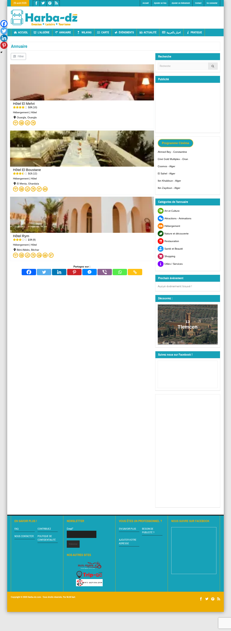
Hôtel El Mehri (24, 103)
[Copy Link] (135, 272)
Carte (105, 32)
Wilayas (86, 32)
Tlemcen (188, 327)
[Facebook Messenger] (89, 272)
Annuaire (65, 32)
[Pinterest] (74, 272)
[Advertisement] (154, 14)
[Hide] (1, 52)
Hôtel (34, 112)
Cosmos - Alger (166, 166)
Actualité (150, 32)
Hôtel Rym (21, 236)
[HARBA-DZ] (44, 17)
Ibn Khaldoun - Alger (169, 180)
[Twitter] (44, 272)
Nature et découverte (176, 233)
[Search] (213, 66)
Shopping (169, 256)
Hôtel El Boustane (27, 170)
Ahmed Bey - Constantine (172, 151)
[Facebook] (29, 272)
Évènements (126, 32)
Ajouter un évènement (181, 3)
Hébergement (21, 112)
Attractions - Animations (177, 218)
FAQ (16, 529)
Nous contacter (24, 536)
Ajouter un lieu (160, 3)
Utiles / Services (173, 263)
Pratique (196, 32)
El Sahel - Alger (166, 173)
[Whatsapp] (120, 272)
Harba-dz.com (34, 597)
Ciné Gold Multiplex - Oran (173, 159)
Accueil (146, 3)
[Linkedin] (59, 272)
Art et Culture (172, 210)
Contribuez (44, 529)
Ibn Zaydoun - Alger (169, 187)
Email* (70, 529)
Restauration (171, 241)
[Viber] (104, 272)
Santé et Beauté (173, 248)
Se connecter (212, 3)
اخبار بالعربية (174, 32)
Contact (198, 3)
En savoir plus (127, 529)
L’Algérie (43, 32)
